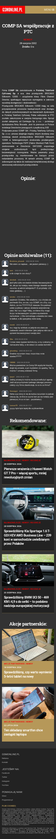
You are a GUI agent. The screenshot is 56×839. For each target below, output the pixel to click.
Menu (48, 9)
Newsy (28, 39)
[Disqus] (28, 214)
